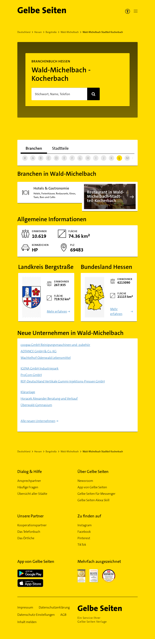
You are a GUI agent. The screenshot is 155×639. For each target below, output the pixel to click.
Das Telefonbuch (28, 532)
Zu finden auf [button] (89, 516)
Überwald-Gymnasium (36, 405)
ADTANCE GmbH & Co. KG (39, 351)
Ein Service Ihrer (92, 619)
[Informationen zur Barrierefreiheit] (127, 11)
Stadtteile (60, 148)
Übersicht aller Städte (32, 494)
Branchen (34, 148)
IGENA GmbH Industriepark (40, 368)
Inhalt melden (27, 622)
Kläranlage (28, 392)
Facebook (84, 532)
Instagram (85, 525)
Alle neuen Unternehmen (38, 421)
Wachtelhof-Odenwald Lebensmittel (46, 358)
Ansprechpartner (29, 481)
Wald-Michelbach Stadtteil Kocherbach (103, 32)
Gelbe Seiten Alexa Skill (93, 500)
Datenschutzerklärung (54, 607)
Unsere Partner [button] (30, 516)
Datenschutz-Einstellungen (36, 615)
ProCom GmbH (31, 375)
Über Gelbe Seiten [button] (93, 472)
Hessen (38, 32)
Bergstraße (51, 32)
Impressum (25, 607)
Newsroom (85, 481)
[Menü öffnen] (135, 11)
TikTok (82, 544)
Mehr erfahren (57, 311)
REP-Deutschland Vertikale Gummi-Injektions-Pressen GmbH (63, 381)
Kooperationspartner (32, 525)
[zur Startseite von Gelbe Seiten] (106, 608)
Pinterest (84, 538)
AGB (63, 615)
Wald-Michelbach (70, 32)
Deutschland (23, 32)
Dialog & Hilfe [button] (29, 472)
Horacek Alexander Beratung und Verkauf (49, 398)
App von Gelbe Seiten (92, 487)
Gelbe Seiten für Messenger (96, 494)
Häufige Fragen (27, 487)
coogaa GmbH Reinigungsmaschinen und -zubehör (55, 345)
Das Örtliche (25, 538)
